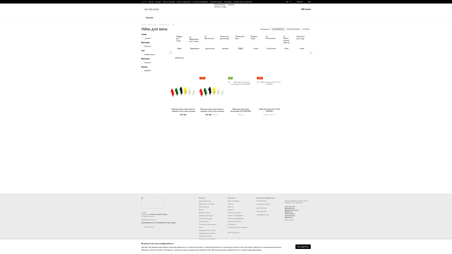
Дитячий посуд (204, 213)
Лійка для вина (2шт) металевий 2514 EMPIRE (241, 110)
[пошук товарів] (292, 9)
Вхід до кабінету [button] (234, 201)
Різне (201, 227)
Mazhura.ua (289, 212)
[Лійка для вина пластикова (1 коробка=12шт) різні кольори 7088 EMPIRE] (183, 91)
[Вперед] (311, 52)
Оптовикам (227, 2)
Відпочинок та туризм (206, 204)
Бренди (158, 2)
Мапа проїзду (289, 220)
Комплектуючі (204, 221)
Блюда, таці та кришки (207, 239)
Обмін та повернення (184, 2)
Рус (290, 1)
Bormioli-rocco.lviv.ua (292, 210)
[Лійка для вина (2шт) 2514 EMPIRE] (269, 91)
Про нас (151, 2)
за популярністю (278, 29)
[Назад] (170, 52)
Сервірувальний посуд (207, 230)
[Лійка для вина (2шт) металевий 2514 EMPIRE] (240, 91)
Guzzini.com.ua (290, 215)
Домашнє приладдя (206, 215)
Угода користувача (216, 2)
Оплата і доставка (169, 2)
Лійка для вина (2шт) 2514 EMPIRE (269, 110)
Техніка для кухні (205, 236)
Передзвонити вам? (263, 204)
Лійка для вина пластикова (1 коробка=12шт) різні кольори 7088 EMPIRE (183, 111)
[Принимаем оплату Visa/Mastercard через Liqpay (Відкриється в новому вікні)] (158, 223)
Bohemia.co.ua (290, 208)
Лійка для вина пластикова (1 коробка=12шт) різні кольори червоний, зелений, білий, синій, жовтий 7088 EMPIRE (212, 112)
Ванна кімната (204, 207)
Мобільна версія (149, 227)
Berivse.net (288, 217)
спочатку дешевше (293, 29)
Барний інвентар (205, 201)
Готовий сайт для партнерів (242, 2)
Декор (201, 210)
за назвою (305, 29)
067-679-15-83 (151, 9)
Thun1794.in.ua (290, 214)
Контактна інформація (200, 2)
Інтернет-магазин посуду (158, 214)
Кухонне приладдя (205, 218)
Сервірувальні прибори (207, 233)
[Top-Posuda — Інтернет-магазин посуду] (153, 202)
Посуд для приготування (208, 224)
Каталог (144, 2)
